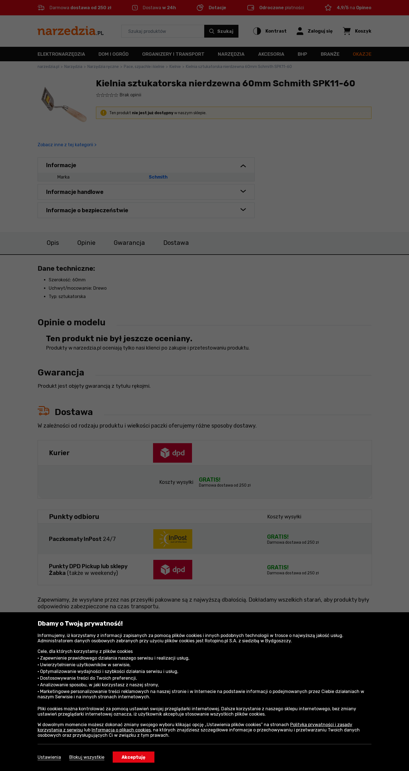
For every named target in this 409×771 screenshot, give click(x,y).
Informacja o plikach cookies (121, 730)
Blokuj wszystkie (86, 757)
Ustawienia (49, 757)
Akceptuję (134, 757)
